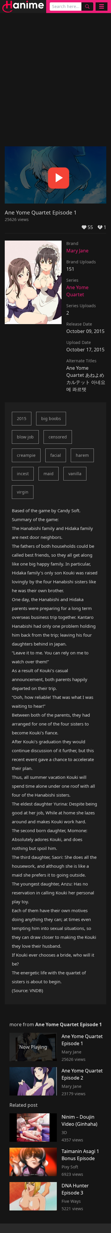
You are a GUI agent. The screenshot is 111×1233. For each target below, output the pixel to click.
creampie (26, 455)
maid (49, 473)
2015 (21, 418)
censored (58, 437)
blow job (25, 437)
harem (82, 455)
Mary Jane (77, 250)
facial (55, 455)
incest (23, 473)
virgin (22, 492)
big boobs (51, 418)
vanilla (74, 473)
